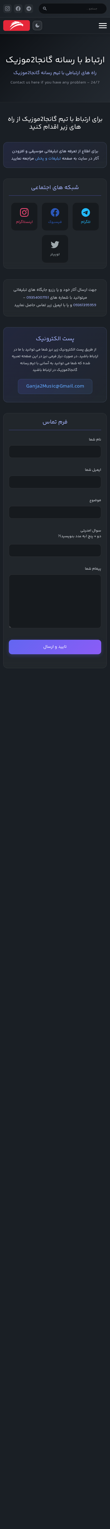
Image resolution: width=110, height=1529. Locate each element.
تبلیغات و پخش (48, 159)
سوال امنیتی (79, 533)
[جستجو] (45, 8)
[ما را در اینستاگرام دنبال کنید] (7, 8)
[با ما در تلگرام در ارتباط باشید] (29, 8)
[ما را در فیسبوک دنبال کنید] (18, 8)
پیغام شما (93, 569)
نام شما (95, 440)
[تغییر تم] (37, 25)
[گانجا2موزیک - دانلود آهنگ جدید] (16, 25)
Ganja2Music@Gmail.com (55, 386)
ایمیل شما (93, 470)
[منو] (103, 25)
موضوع (95, 500)
